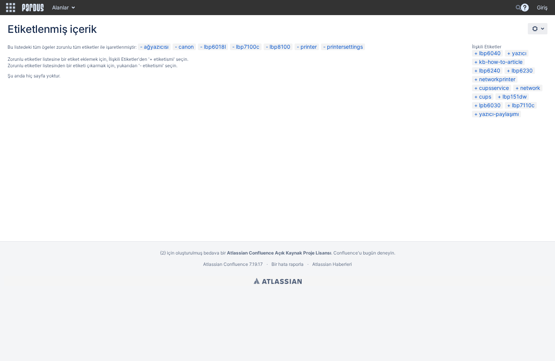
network (530, 88)
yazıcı (519, 53)
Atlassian (278, 281)
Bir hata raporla (287, 264)
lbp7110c (523, 105)
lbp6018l (215, 46)
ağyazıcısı (156, 46)
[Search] (518, 8)
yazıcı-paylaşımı (499, 114)
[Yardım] (524, 7)
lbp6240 (489, 70)
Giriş (542, 7)
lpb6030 (490, 105)
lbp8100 (280, 46)
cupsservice (494, 88)
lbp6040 (490, 53)
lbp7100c (247, 46)
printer (309, 46)
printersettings (345, 46)
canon (186, 46)
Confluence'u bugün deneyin (363, 253)
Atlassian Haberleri (332, 264)
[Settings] (537, 28)
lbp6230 (522, 70)
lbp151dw (515, 96)
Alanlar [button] (60, 7)
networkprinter (497, 79)
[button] (10, 7)
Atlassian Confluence (225, 264)
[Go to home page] (32, 7)
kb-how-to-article (501, 62)
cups (485, 96)
